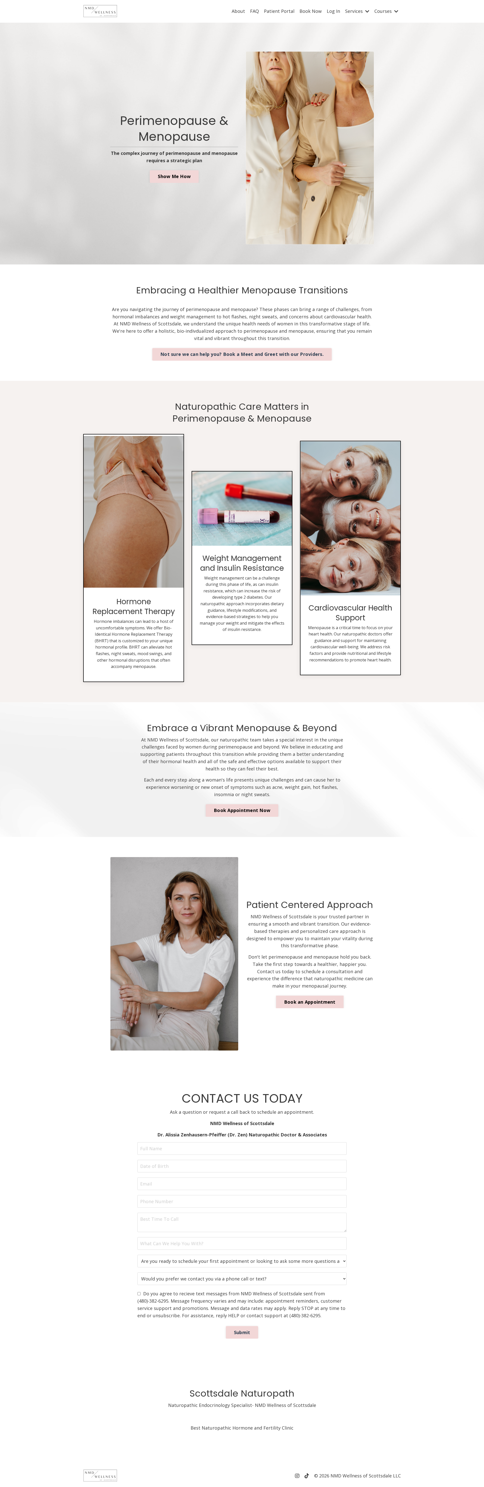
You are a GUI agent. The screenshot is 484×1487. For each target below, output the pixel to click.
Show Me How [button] (174, 176)
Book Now (310, 11)
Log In (333, 11)
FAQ (254, 11)
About (238, 11)
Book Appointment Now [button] (242, 810)
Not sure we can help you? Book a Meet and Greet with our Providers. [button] (242, 354)
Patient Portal (279, 11)
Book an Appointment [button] (310, 1002)
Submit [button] (242, 1332)
